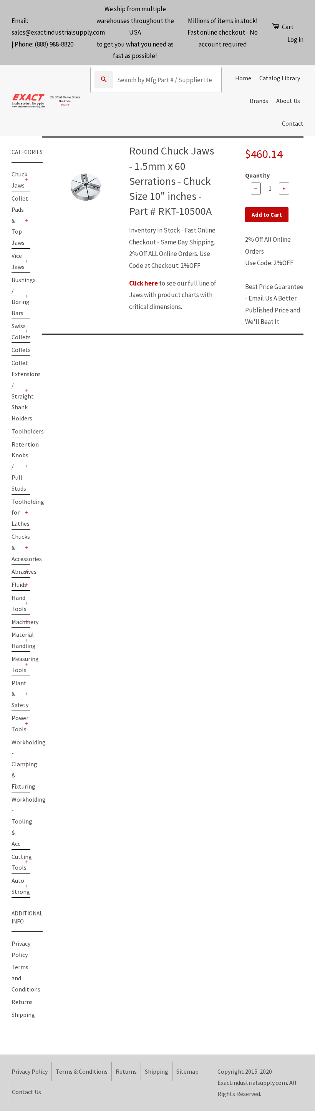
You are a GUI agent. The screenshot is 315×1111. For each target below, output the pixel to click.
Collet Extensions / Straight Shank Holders (17, 390)
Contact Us (26, 1092)
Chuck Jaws (17, 179)
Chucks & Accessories (17, 548)
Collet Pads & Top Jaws (17, 220)
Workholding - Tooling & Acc (17, 821)
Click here (143, 283)
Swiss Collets (17, 331)
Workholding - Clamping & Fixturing (17, 764)
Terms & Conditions (82, 1071)
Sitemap (187, 1071)
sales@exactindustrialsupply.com (58, 32)
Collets (17, 350)
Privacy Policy (30, 1071)
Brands (259, 101)
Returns (22, 1002)
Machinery (17, 622)
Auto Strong (17, 886)
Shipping (23, 1014)
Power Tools (17, 723)
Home (243, 78)
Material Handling (17, 640)
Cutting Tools (17, 862)
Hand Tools (17, 603)
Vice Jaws (17, 261)
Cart (287, 27)
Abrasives (17, 571)
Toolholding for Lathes (17, 513)
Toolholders (17, 431)
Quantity (257, 175)
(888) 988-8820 (54, 44)
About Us (288, 101)
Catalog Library (279, 78)
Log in (295, 39)
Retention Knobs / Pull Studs (17, 466)
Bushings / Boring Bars (17, 296)
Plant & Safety (17, 694)
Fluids (17, 584)
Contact (292, 123)
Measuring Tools (17, 664)
